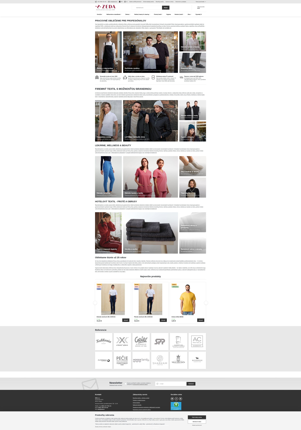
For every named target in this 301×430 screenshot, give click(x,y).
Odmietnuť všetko (197, 421)
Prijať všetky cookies (197, 417)
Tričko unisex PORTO (178, 317)
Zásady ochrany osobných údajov (103, 426)
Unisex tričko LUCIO (140, 317)
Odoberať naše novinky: (115, 385)
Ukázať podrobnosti (197, 425)
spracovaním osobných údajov (140, 384)
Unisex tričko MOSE (103, 317)
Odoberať (191, 384)
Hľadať (166, 7)
